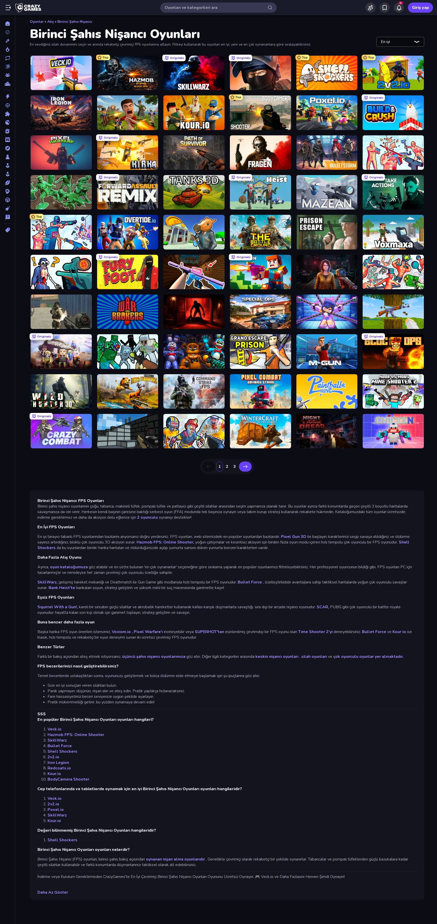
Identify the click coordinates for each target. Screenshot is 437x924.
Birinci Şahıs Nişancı (74, 21)
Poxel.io (56, 809)
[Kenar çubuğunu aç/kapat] (8, 8)
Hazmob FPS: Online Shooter (76, 735)
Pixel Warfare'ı (148, 632)
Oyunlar (37, 21)
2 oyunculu (147, 517)
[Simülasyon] (7, 174)
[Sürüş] (7, 200)
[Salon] (7, 165)
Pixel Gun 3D (293, 536)
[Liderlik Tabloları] (7, 83)
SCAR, (323, 607)
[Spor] (7, 182)
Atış (50, 21)
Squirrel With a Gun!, (57, 607)
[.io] (7, 122)
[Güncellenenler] (7, 58)
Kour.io (54, 773)
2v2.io (53, 757)
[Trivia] (7, 217)
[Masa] (7, 157)
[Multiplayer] (7, 75)
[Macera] (7, 148)
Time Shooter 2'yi (315, 632)
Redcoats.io (59, 768)
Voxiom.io (121, 632)
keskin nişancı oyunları (276, 656)
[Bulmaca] (7, 114)
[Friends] (370, 8)
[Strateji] (7, 191)
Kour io (399, 632)
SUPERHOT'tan (209, 632)
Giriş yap (420, 7)
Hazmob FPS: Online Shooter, (165, 542)
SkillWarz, (47, 582)
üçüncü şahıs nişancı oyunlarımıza (153, 656)
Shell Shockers (62, 751)
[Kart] (7, 131)
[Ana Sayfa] (7, 23)
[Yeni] (7, 40)
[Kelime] (7, 139)
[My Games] (385, 8)
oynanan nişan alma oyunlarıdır (175, 859)
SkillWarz (57, 740)
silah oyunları (314, 656)
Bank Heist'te (62, 588)
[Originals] (7, 66)
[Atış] (7, 105)
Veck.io (54, 729)
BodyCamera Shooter (68, 779)
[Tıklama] (7, 208)
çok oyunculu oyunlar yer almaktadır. (368, 656)
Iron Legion (58, 762)
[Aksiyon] (7, 96)
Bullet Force (250, 582)
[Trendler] (7, 49)
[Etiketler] (7, 230)
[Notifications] (399, 8)
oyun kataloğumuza (69, 567)
